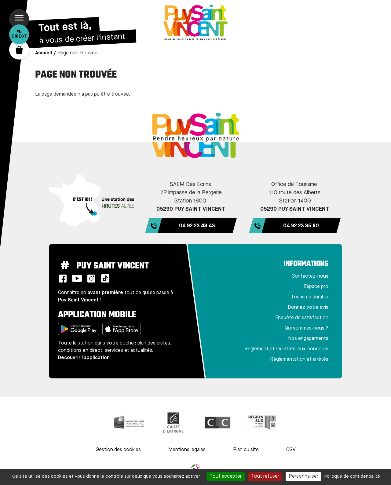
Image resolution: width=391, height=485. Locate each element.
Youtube (77, 278)
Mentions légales (187, 449)
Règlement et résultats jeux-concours (286, 349)
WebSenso (195, 468)
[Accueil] (195, 22)
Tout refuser (265, 476)
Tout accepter (226, 476)
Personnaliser (303, 476)
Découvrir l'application (84, 358)
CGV (291, 449)
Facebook (62, 278)
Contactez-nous (310, 276)
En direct (19, 34)
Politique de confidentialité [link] (352, 476)
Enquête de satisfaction (301, 317)
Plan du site (246, 449)
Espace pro (316, 286)
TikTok (105, 278)
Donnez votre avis (308, 307)
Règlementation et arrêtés (299, 359)
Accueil (43, 53)
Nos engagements (308, 338)
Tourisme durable (309, 297)
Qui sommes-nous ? (306, 328)
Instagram (91, 278)
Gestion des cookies (118, 449)
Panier (19, 50)
